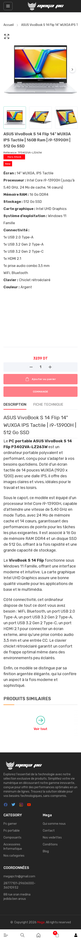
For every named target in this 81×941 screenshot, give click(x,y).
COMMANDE (40, 391)
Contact (49, 830)
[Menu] (5, 935)
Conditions (50, 844)
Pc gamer (10, 824)
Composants (12, 837)
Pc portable (11, 830)
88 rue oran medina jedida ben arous (16, 897)
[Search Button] (22, 935)
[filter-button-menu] (8, 6)
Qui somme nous (54, 824)
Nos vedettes (52, 837)
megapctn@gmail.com (19, 876)
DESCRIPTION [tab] (14, 404)
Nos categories (13, 855)
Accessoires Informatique (12, 847)
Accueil (8, 25)
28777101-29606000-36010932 (19, 885)
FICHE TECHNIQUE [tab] (48, 404)
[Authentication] (76, 935)
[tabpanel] (40, 551)
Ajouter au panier (44, 379)
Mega (40, 922)
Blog (46, 851)
